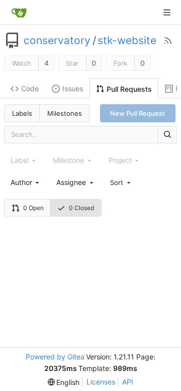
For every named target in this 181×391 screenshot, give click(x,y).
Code (30, 88)
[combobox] (25, 182)
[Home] (19, 13)
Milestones (64, 113)
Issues (72, 88)
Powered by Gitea (55, 356)
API (127, 381)
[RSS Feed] (167, 40)
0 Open (33, 208)
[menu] (121, 182)
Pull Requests (129, 89)
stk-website (127, 41)
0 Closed (81, 208)
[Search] (167, 134)
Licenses (100, 381)
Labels (22, 113)
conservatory (57, 41)
